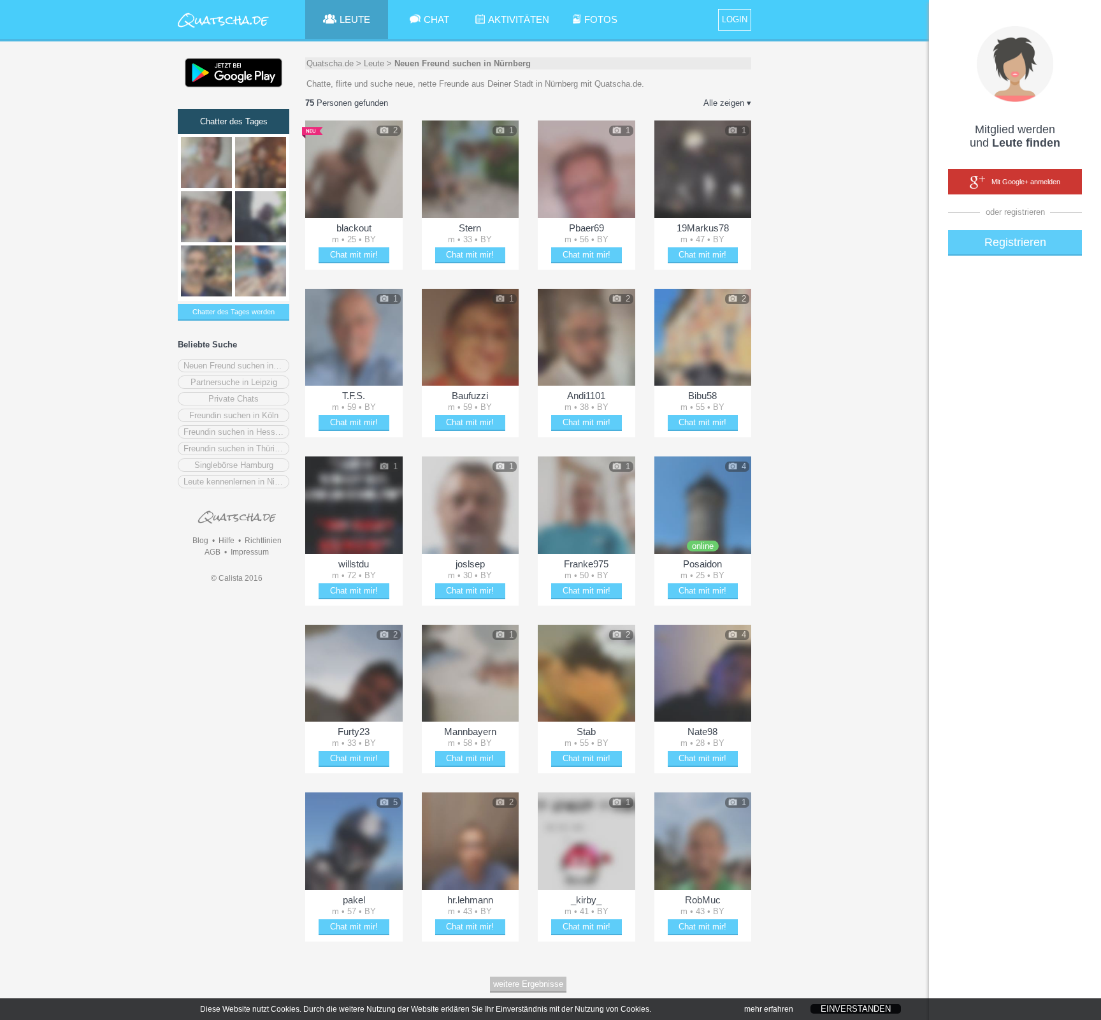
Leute (374, 63)
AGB (212, 552)
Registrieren (1015, 242)
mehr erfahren (768, 1009)
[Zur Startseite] (224, 28)
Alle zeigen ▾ (727, 103)
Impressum (250, 552)
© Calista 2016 (237, 578)
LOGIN (734, 19)
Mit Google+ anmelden (1025, 182)
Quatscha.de (330, 63)
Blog (200, 540)
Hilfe (226, 540)
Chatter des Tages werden (233, 312)
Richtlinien (263, 540)
